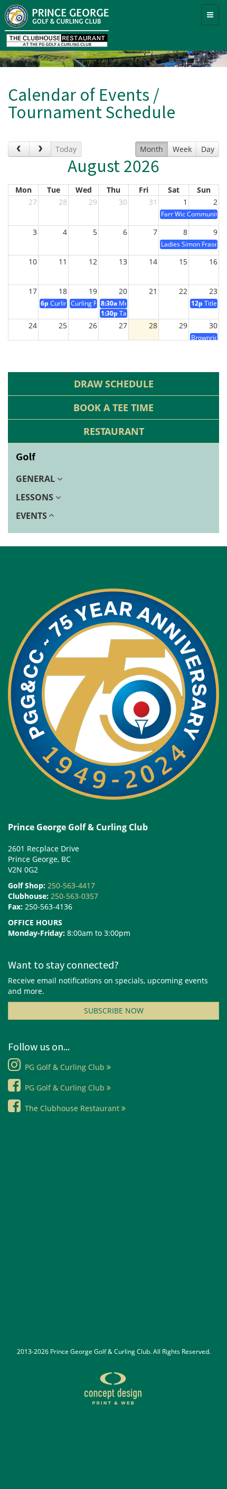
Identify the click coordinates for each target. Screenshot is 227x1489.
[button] (113, 479)
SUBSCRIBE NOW (114, 1011)
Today (66, 149)
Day (207, 149)
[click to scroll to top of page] (200, 1480)
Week (182, 149)
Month (151, 149)
